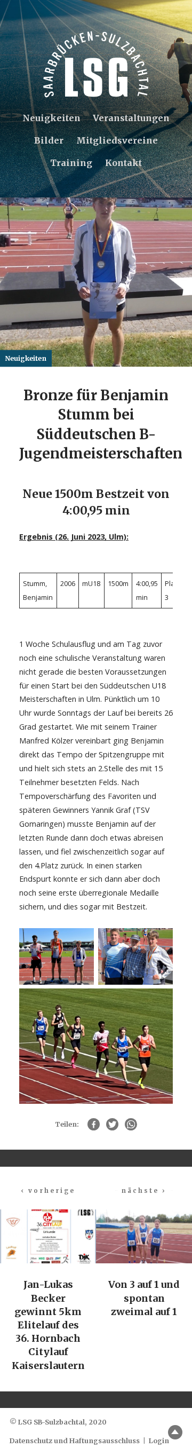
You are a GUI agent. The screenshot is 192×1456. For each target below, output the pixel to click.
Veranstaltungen (131, 118)
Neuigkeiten (51, 118)
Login (159, 1441)
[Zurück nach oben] (175, 1432)
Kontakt (123, 162)
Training (71, 162)
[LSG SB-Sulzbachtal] (96, 64)
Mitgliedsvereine (117, 140)
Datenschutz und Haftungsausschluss (75, 1441)
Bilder (48, 140)
